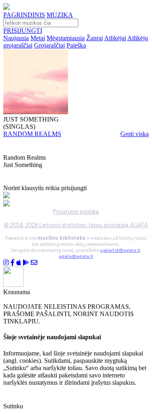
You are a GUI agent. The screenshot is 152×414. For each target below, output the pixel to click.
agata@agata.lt (76, 256)
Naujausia (16, 38)
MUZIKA (60, 14)
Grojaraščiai (49, 45)
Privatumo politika (76, 211)
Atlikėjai (115, 38)
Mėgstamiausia (66, 38)
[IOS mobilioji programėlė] (18, 262)
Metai (37, 38)
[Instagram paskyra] (6, 262)
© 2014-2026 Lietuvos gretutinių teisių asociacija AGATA (76, 225)
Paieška (76, 45)
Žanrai (94, 38)
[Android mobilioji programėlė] (26, 262)
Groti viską (134, 133)
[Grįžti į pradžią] (6, 7)
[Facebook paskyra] (13, 262)
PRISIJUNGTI (22, 30)
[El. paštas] (34, 262)
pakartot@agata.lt (120, 250)
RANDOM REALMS (32, 133)
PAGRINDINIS (24, 14)
